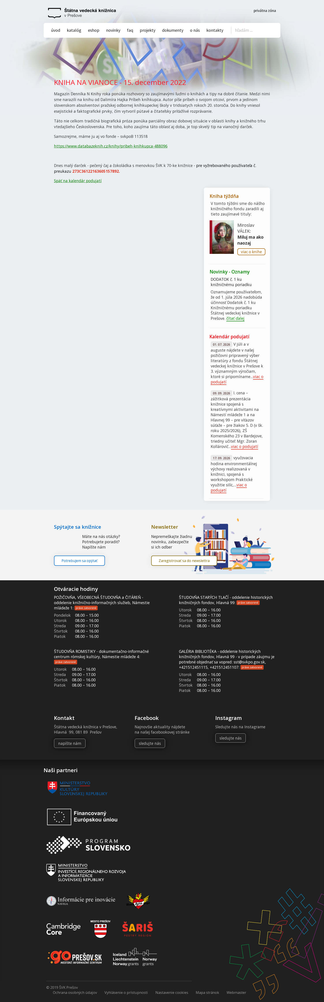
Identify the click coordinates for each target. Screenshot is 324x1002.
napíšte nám (69, 743)
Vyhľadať (271, 30)
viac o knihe (251, 251)
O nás (195, 30)
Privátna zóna (265, 10)
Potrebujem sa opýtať (79, 560)
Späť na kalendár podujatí (78, 180)
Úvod (55, 30)
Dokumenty (172, 30)
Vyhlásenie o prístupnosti (126, 992)
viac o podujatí (244, 446)
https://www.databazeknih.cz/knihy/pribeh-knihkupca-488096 (111, 146)
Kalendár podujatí (229, 336)
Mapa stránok (207, 992)
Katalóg (74, 30)
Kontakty (214, 30)
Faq (130, 30)
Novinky (113, 30)
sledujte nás (150, 743)
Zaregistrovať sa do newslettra (184, 560)
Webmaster (236, 992)
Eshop (93, 30)
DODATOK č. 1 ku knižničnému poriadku (231, 282)
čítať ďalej (235, 318)
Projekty (147, 30)
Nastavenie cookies (171, 992)
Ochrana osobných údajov (75, 992)
